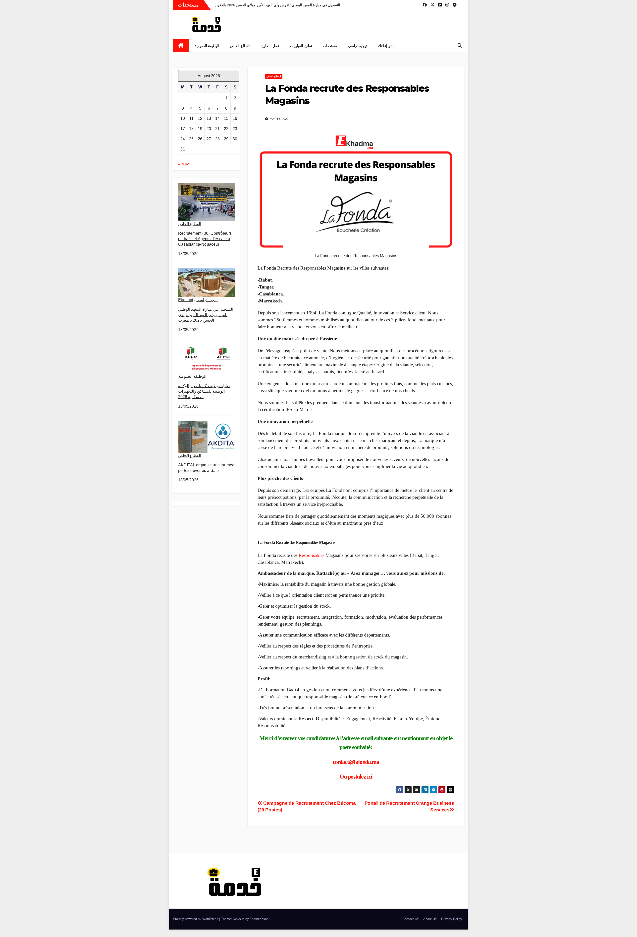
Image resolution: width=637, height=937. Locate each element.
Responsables (311, 555)
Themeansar (258, 919)
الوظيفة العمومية (207, 46)
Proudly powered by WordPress (196, 919)
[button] (460, 45)
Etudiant (185, 300)
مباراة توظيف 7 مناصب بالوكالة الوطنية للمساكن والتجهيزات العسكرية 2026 (204, 391)
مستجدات (330, 46)
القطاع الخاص (240, 46)
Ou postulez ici (355, 776)
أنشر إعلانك (386, 46)
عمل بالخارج (270, 46)
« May (183, 164)
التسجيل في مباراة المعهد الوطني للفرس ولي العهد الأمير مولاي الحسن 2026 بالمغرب (205, 314)
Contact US (411, 919)
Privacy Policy (451, 919)
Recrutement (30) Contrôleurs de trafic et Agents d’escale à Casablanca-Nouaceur (205, 238)
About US (430, 919)
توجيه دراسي (358, 46)
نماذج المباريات (301, 46)
